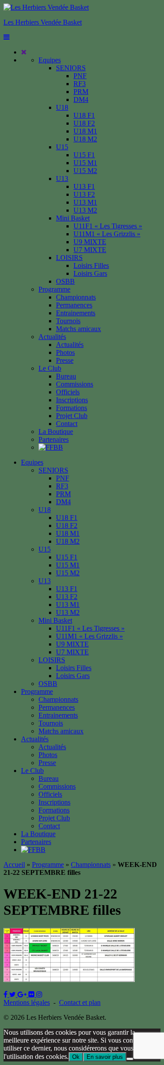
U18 (62, 107)
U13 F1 (84, 186)
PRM (80, 91)
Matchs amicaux (78, 328)
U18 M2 (85, 139)
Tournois (68, 321)
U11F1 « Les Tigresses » (107, 226)
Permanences (74, 305)
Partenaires (53, 439)
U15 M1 (85, 162)
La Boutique (55, 431)
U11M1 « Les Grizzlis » (106, 234)
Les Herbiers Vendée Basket (42, 22)
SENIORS (71, 68)
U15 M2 (85, 170)
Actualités (52, 336)
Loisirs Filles (91, 265)
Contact (66, 423)
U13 (62, 178)
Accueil (14, 864)
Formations (71, 408)
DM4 (80, 99)
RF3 (79, 83)
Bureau (66, 376)
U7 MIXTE (89, 249)
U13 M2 (85, 210)
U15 (62, 147)
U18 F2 (84, 123)
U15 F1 (84, 155)
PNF (80, 75)
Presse (64, 360)
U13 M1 (85, 202)
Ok (76, 1057)
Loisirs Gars (90, 273)
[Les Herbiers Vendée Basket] (46, 7)
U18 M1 (85, 131)
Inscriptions (72, 400)
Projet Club (71, 415)
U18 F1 (84, 115)
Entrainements (75, 313)
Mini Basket (73, 218)
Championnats (76, 297)
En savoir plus (105, 1057)
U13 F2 (84, 194)
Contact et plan (80, 1002)
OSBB (65, 281)
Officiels (68, 392)
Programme (54, 289)
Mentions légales (26, 1002)
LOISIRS (69, 257)
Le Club (49, 368)
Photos (65, 352)
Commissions (74, 384)
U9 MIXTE (89, 241)
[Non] (129, 1059)
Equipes (49, 60)
